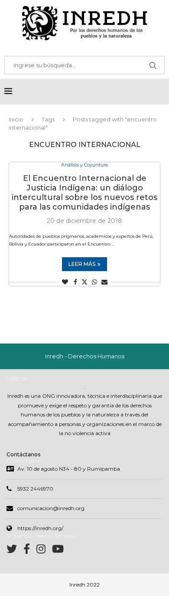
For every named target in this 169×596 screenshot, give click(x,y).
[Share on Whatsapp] (94, 282)
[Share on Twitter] (84, 282)
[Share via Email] (104, 282)
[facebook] (29, 550)
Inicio (16, 119)
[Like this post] (65, 282)
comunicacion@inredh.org (50, 508)
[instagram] (44, 550)
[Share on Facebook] (75, 282)
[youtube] (58, 550)
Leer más (81, 264)
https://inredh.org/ (40, 528)
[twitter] (14, 550)
